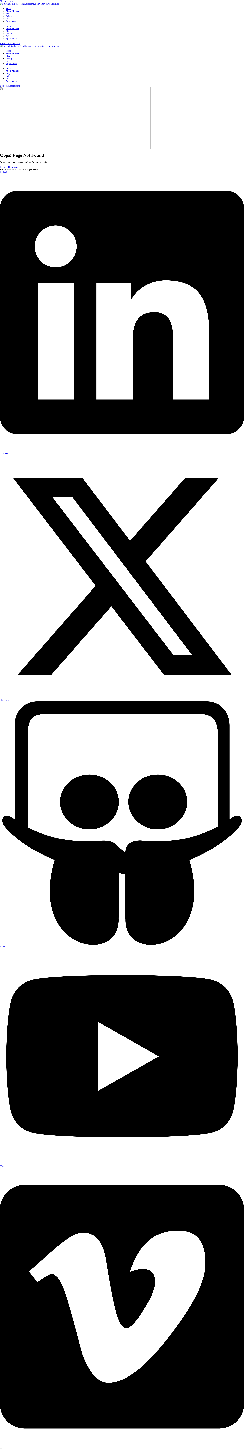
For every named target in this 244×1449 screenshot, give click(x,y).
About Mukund (12, 11)
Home (8, 8)
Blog (8, 13)
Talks (8, 18)
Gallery (9, 16)
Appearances (11, 21)
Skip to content (6, 1)
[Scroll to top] (1, 1448)
